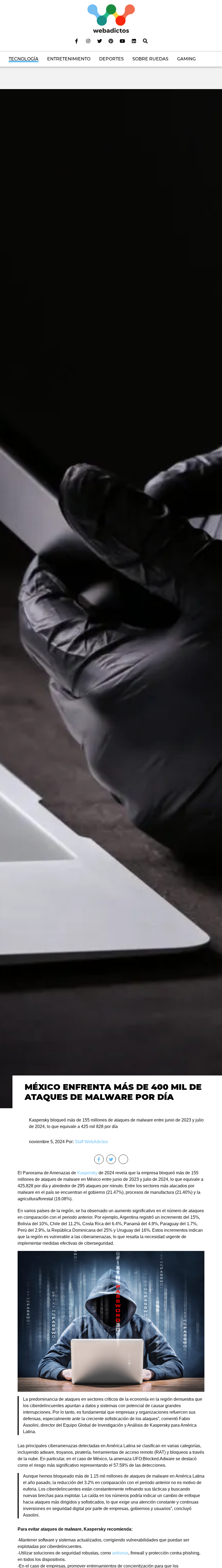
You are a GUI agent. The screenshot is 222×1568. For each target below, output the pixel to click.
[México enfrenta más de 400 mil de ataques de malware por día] (111, 598)
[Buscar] (145, 41)
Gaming (186, 58)
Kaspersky (87, 1173)
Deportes (111, 58)
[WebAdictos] (111, 18)
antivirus (120, 1553)
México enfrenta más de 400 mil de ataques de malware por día (113, 1092)
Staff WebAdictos (91, 1141)
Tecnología (23, 58)
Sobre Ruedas (150, 58)
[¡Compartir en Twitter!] (111, 1159)
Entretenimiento (68, 58)
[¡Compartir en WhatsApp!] (123, 1159)
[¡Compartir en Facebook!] (99, 1159)
